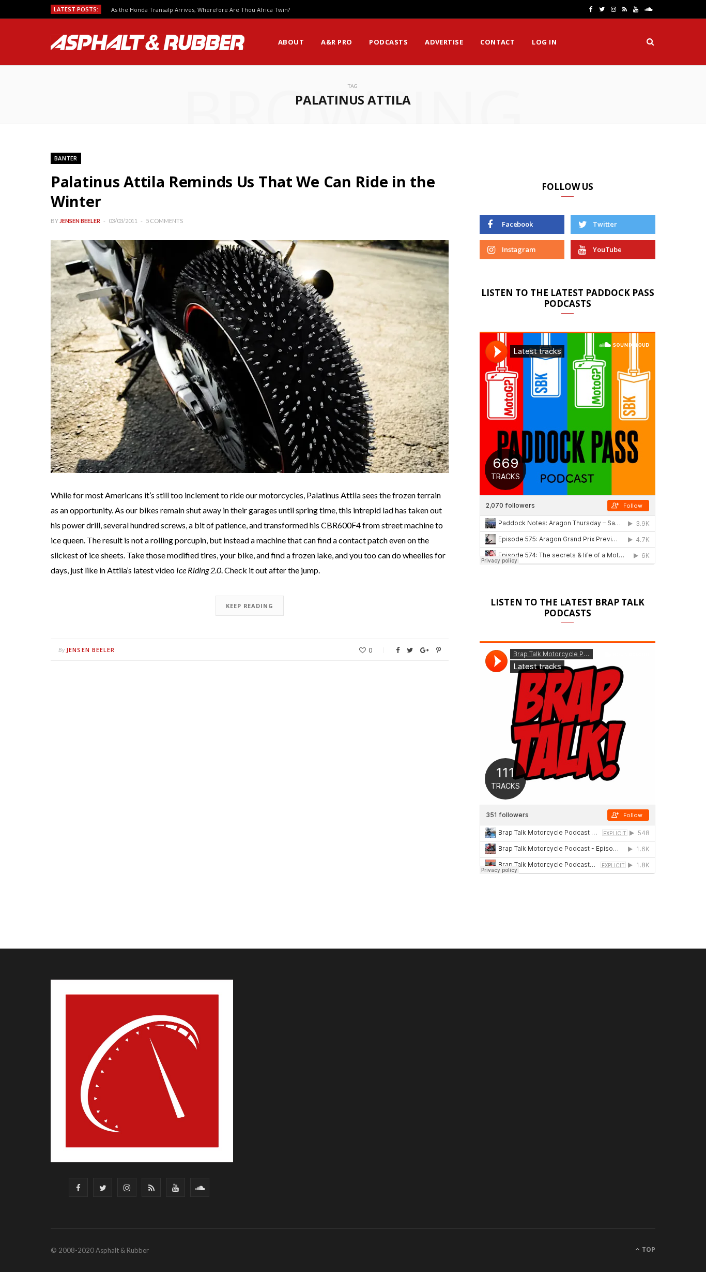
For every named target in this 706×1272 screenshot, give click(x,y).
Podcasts (388, 42)
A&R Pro (336, 42)
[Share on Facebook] (398, 650)
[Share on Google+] (424, 650)
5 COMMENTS (164, 220)
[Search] (650, 42)
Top (647, 1249)
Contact (497, 42)
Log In (544, 42)
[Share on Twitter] (410, 650)
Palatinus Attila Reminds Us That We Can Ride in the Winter (243, 191)
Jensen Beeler (79, 220)
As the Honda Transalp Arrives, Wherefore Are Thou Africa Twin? (200, 9)
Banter (66, 158)
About (291, 42)
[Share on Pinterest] (438, 650)
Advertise (444, 42)
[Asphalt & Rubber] (147, 42)
